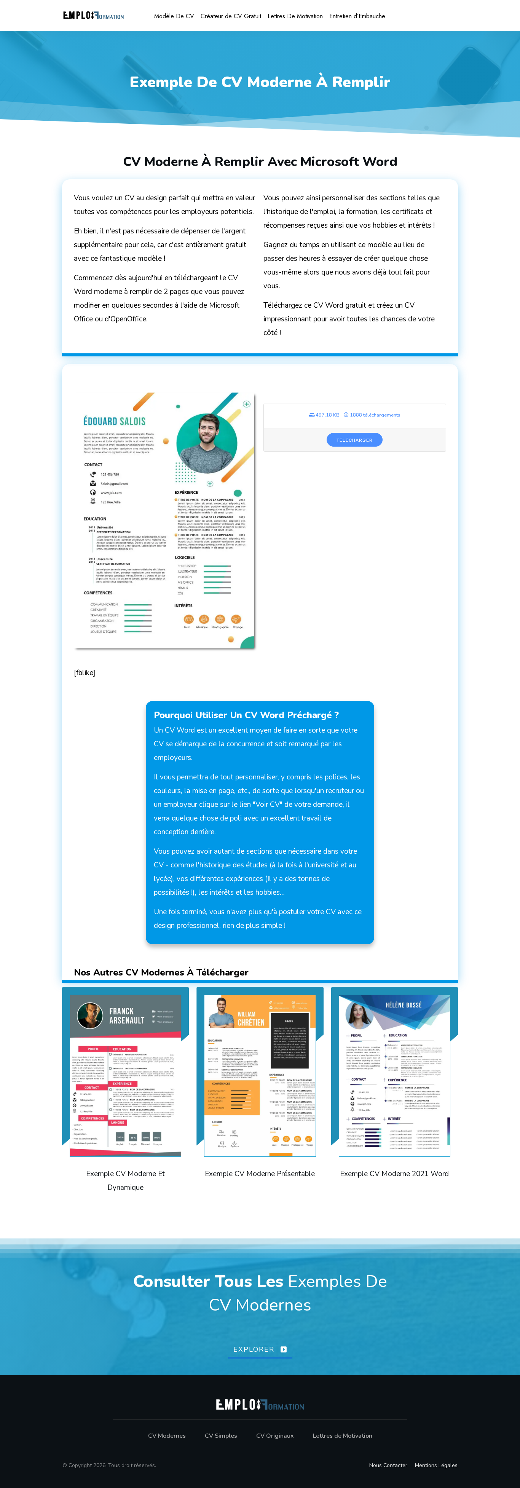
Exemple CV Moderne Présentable (259, 1098)
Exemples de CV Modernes (298, 1293)
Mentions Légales (436, 1465)
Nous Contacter (388, 1465)
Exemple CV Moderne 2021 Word (394, 1098)
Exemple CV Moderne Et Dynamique (125, 1098)
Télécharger (355, 440)
